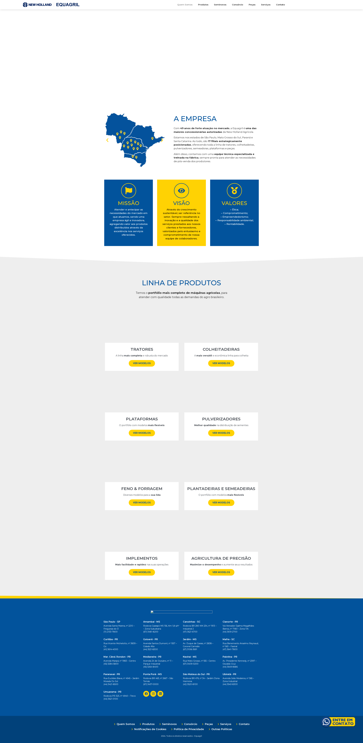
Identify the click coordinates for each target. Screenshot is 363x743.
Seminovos (220, 4)
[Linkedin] (160, 694)
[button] (107, 140)
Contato (280, 4)
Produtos (203, 4)
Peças (252, 4)
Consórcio (237, 4)
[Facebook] (146, 694)
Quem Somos (184, 4)
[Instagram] (153, 694)
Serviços (265, 4)
